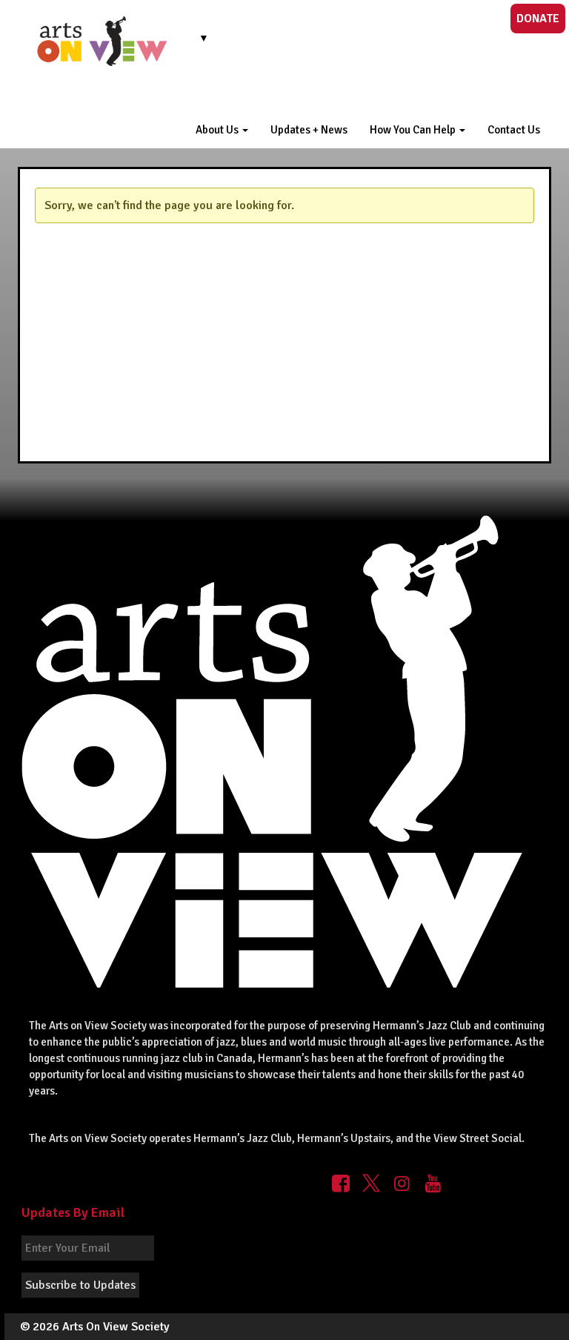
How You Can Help (414, 129)
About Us (218, 129)
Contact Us (514, 129)
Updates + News (308, 129)
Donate (537, 18)
